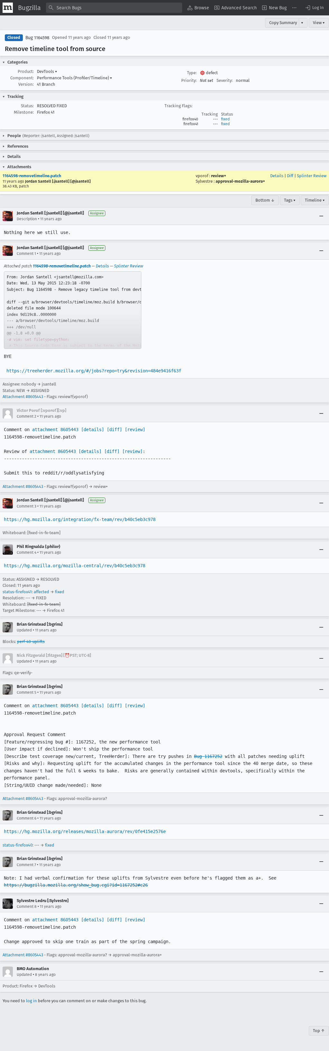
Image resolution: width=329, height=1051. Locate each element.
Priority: (189, 80)
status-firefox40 (17, 845)
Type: (192, 72)
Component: (22, 77)
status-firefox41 (17, 591)
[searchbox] (114, 8)
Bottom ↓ (265, 200)
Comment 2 (26, 416)
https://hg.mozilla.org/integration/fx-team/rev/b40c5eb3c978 (80, 519)
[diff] (114, 429)
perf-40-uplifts (31, 641)
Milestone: (24, 112)
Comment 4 (26, 552)
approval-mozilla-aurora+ (240, 181)
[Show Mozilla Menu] (8, 8)
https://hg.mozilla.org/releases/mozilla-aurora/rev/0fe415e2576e (85, 831)
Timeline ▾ (315, 200)
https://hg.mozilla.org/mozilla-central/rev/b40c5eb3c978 (74, 565)
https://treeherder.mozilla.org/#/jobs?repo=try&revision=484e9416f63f (93, 370)
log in (31, 1000)
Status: (27, 105)
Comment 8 (27, 906)
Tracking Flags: (178, 105)
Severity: (225, 80)
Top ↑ (319, 1030)
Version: (26, 84)
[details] (92, 429)
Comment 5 (26, 692)
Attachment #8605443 (23, 396)
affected (41, 591)
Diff (290, 175)
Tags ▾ (290, 200)
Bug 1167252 (208, 756)
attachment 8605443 (55, 429)
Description (27, 219)
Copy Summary (283, 22)
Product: (26, 71)
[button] (314, 8)
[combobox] (114, 8)
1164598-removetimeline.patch (32, 175)
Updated (24, 630)
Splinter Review (311, 175)
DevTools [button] (47, 71)
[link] (72, 310)
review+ (218, 175)
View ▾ (319, 22)
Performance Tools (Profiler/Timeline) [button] (74, 77)
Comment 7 (26, 865)
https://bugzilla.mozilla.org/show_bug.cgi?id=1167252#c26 (76, 885)
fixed (225, 119)
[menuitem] (198, 8)
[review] (135, 429)
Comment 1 (26, 253)
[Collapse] (321, 216)
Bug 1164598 (37, 37)
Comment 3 (26, 506)
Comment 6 (26, 818)
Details (276, 175)
